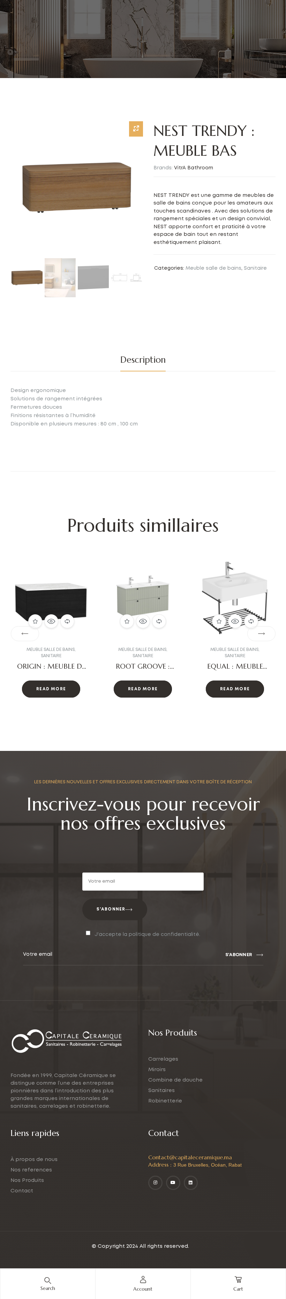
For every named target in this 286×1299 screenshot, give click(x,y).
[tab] (143, 360)
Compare (67, 621)
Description (143, 359)
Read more (51, 689)
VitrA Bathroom (193, 168)
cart (238, 1289)
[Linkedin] (191, 1183)
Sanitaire (255, 268)
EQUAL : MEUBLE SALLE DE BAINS (143, 670)
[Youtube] (173, 1183)
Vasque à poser (246, 650)
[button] (25, 634)
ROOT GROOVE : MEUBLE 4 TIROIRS (51, 670)
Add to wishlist (35, 621)
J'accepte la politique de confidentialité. (147, 934)
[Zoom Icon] (136, 129)
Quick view (51, 621)
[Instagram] (155, 1183)
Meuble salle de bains (213, 268)
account (142, 1289)
